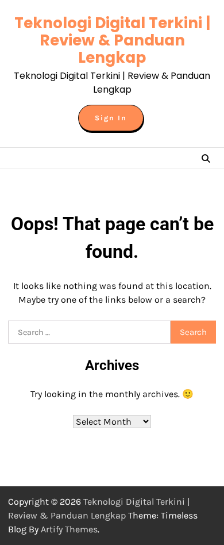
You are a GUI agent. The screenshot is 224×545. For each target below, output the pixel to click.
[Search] (205, 158)
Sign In (111, 118)
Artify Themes (69, 529)
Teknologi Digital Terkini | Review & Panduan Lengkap (112, 40)
